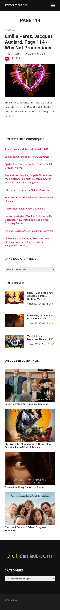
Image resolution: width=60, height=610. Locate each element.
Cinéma (10, 30)
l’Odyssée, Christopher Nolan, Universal (27, 190)
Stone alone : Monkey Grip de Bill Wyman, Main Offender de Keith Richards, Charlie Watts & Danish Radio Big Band (28, 179)
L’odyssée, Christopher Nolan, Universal (27, 157)
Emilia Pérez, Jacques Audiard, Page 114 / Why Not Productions (29, 41)
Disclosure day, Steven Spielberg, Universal (29, 231)
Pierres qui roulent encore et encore (25, 208)
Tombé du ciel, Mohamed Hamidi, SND (26, 149)
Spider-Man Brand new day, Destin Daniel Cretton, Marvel (40, 296)
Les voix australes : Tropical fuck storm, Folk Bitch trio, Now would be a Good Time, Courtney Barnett (29, 220)
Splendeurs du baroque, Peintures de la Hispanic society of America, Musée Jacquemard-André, (27, 242)
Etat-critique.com (16, 5)
